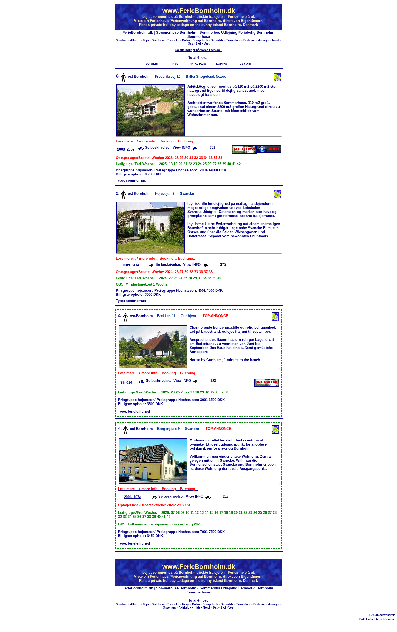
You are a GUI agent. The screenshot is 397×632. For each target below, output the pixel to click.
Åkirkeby (185, 607)
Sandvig (121, 40)
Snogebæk (200, 40)
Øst (190, 43)
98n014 (126, 382)
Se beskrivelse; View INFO (167, 147)
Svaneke (173, 40)
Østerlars (169, 607)
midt (197, 607)
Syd (198, 43)
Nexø (185, 604)
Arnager (264, 40)
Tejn (146, 40)
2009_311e (130, 265)
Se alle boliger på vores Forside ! (198, 50)
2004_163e (132, 497)
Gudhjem (158, 40)
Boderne (249, 40)
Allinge (135, 40)
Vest (207, 43)
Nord (275, 40)
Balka (186, 40)
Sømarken (233, 40)
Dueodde (217, 40)
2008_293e (125, 149)
